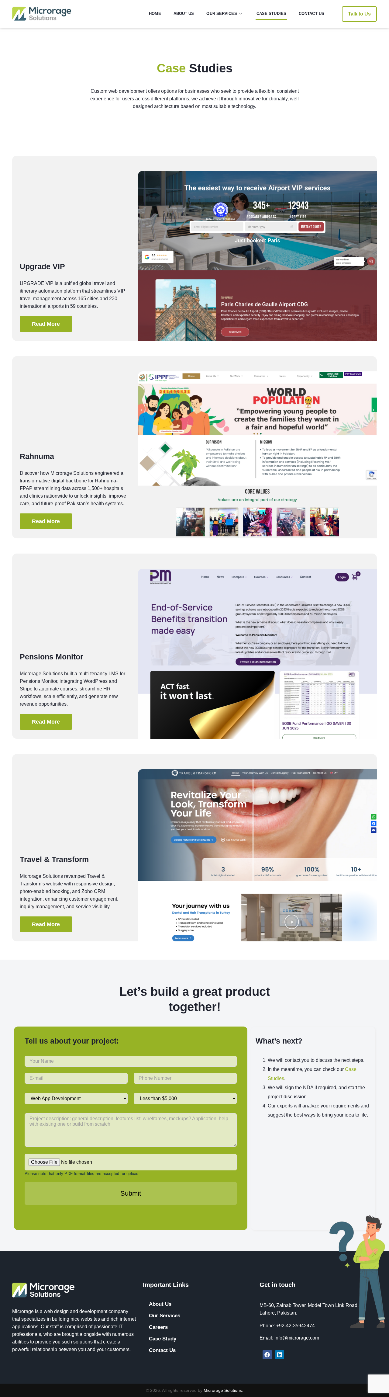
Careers (158, 1327)
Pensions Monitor (51, 656)
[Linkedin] (279, 1355)
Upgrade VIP (42, 266)
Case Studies (271, 13)
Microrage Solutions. (223, 1390)
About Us (184, 13)
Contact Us (311, 13)
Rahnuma (37, 456)
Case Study (162, 1339)
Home (155, 13)
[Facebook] (267, 1355)
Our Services (221, 13)
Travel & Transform (54, 859)
